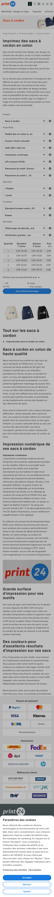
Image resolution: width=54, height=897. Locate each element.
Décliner (27, 884)
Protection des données (15, 869)
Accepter (27, 877)
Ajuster (27, 891)
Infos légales (34, 869)
